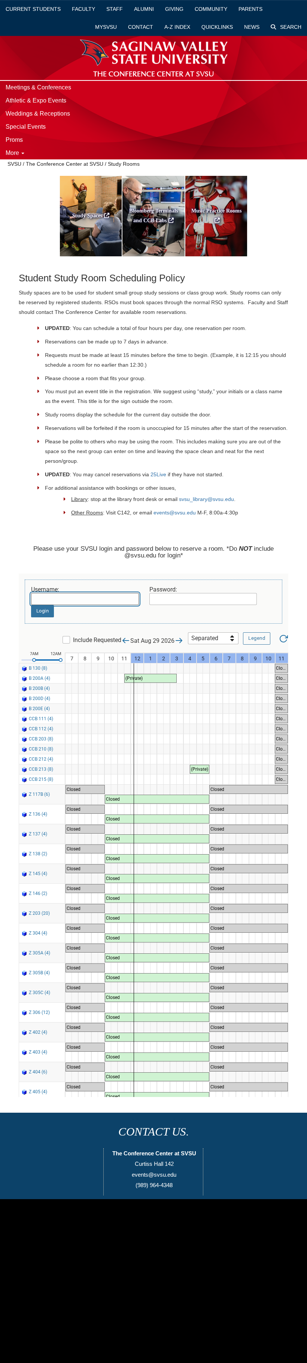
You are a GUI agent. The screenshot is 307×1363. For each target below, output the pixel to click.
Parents (250, 9)
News (251, 27)
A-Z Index (177, 27)
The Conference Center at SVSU (64, 164)
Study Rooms (124, 164)
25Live (158, 474)
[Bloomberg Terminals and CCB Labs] (153, 258)
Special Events (26, 126)
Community (211, 9)
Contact (140, 27)
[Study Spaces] (91, 258)
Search (290, 27)
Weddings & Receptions (38, 113)
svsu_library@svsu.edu (206, 499)
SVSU (14, 164)
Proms (14, 140)
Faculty (83, 9)
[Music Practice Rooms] (216, 258)
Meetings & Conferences (38, 87)
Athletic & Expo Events (36, 100)
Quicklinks (217, 27)
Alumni (144, 9)
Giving (174, 9)
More (13, 153)
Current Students (33, 9)
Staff (114, 9)
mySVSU (106, 27)
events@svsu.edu (175, 513)
